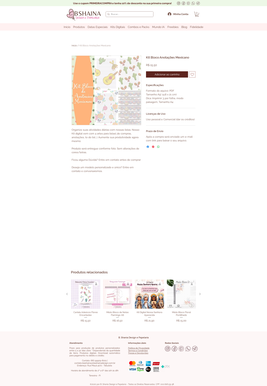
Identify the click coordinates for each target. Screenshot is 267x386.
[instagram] (178, 3)
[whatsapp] (193, 3)
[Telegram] (198, 3)
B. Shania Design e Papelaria (133, 337)
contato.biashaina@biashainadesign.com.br (94, 363)
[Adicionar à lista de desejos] (192, 74)
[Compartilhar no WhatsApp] (158, 146)
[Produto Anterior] (67, 294)
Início (74, 45)
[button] (197, 14)
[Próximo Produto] (200, 294)
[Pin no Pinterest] (153, 146)
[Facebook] (183, 3)
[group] (133, 301)
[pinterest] (188, 3)
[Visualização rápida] (85, 294)
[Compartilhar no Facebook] (147, 146)
